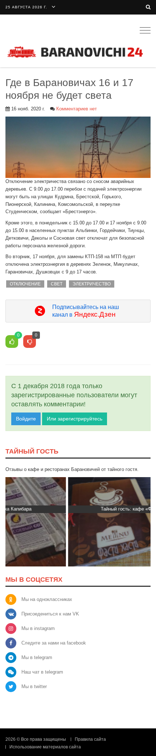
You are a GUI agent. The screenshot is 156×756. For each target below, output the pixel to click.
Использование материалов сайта (45, 746)
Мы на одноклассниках (46, 599)
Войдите (26, 419)
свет (56, 283)
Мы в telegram (36, 657)
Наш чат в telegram (42, 672)
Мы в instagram (38, 628)
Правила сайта (90, 739)
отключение (25, 283)
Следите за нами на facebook (53, 643)
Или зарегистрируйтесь (74, 419)
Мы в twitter (34, 686)
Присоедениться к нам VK (50, 614)
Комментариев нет (76, 108)
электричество (92, 283)
